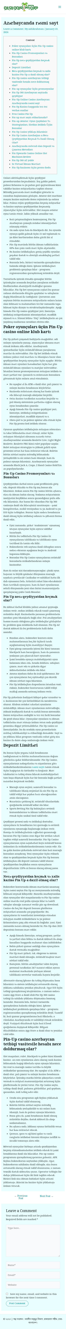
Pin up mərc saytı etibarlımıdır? (29, 117)
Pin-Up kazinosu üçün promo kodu (31, 167)
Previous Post (20, 1197)
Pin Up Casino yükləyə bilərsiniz (29, 132)
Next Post (46, 1196)
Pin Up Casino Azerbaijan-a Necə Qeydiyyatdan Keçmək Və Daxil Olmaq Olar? (33, 139)
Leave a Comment (13, 29)
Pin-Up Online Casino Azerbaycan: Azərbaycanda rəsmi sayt (31, 101)
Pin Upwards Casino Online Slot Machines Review (29, 155)
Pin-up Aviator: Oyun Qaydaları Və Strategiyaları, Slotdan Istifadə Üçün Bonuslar (32, 124)
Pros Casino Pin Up (22, 114)
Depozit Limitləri (21, 67)
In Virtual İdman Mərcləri (26, 164)
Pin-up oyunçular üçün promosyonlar (33, 89)
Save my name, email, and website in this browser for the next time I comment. (31, 1295)
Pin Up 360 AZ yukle (23, 160)
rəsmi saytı (38, 767)
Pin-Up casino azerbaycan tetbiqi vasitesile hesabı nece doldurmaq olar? (30, 81)
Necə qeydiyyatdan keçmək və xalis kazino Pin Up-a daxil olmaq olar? (31, 72)
